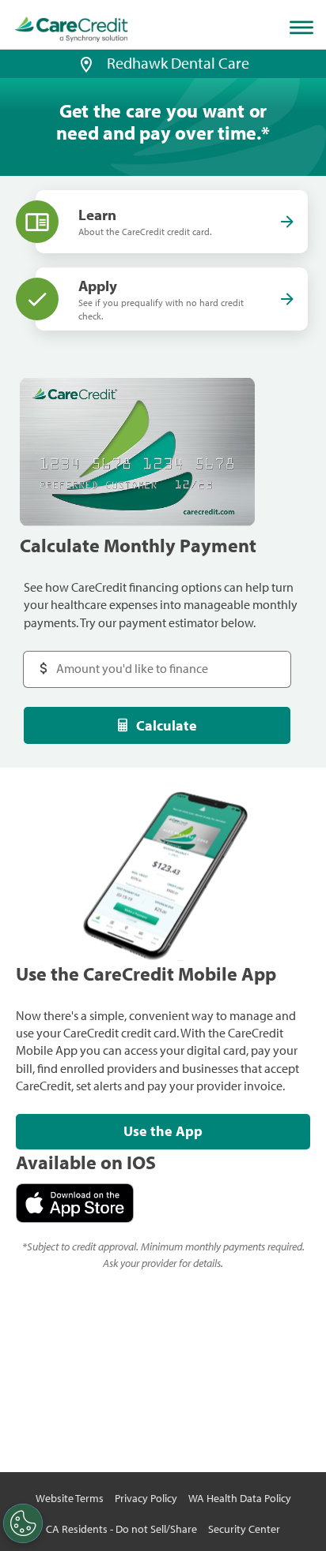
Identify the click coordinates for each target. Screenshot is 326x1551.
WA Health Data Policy (239, 1498)
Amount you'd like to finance (116, 661)
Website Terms (70, 1498)
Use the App (163, 1131)
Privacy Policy (146, 1498)
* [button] (265, 132)
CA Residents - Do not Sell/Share (121, 1529)
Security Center (244, 1529)
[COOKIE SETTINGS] (23, 1523)
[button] (86, 63)
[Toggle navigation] (304, 28)
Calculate (166, 725)
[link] (71, 29)
